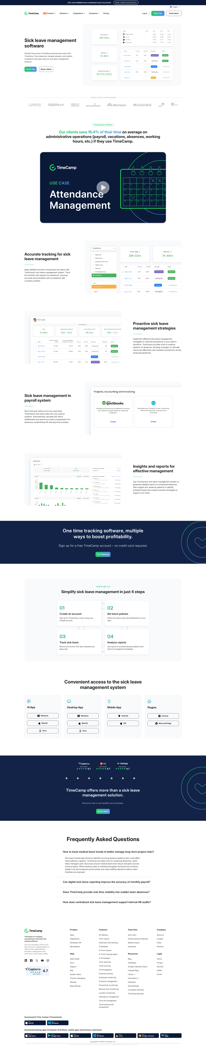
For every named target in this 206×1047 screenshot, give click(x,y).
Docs (72, 963)
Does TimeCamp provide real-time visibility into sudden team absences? (106, 892)
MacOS (45, 723)
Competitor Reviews (136, 990)
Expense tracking (106, 973)
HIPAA (159, 970)
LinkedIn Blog (133, 970)
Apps (72, 935)
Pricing (106, 13)
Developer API (75, 943)
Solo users (132, 935)
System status (75, 974)
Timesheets (103, 946)
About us (160, 935)
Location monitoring (107, 993)
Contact (160, 939)
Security (160, 967)
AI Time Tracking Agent (108, 954)
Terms (159, 959)
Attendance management (109, 997)
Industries (132, 982)
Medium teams (134, 943)
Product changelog (77, 978)
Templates (132, 963)
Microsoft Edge (165, 723)
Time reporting (105, 962)
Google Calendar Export (137, 967)
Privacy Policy (116, 1044)
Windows (44, 716)
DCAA (159, 974)
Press (159, 943)
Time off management (107, 1001)
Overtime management (108, 981)
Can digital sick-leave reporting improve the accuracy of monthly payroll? (106, 881)
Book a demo (46, 69)
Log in (144, 13)
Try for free (30, 69)
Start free (158, 13)
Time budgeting (105, 970)
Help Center (75, 959)
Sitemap (73, 982)
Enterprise (132, 946)
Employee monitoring (107, 977)
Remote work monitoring (109, 989)
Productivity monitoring (108, 985)
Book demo (174, 13)
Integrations (74, 939)
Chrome (165, 716)
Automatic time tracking (108, 943)
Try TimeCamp (103, 554)
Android (124, 716)
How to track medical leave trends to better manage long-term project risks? (108, 851)
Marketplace (75, 946)
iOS (124, 723)
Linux (44, 731)
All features (103, 935)
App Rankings (133, 986)
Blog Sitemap (75, 986)
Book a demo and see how (126, 3)
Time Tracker (104, 939)
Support (73, 967)
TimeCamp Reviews (136, 994)
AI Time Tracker (105, 950)
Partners (160, 946)
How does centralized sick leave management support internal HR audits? (107, 902)
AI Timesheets (104, 958)
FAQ (71, 970)
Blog (130, 959)
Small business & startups (138, 939)
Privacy (160, 963)
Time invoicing (105, 966)
